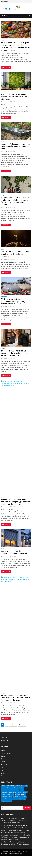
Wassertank (5, 801)
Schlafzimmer (5, 798)
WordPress (13, 853)
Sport (3, 770)
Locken (19, 792)
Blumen (3, 785)
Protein (23, 794)
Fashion (4, 787)
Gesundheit (4, 759)
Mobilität (25, 792)
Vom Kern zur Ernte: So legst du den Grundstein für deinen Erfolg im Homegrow (15, 254)
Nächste (22, 725)
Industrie (4, 296)
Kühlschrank (5, 792)
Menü (5, 16)
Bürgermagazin (19, 785)
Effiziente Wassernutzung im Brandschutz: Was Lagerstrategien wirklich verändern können (14, 301)
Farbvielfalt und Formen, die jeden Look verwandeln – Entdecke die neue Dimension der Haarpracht (15, 697)
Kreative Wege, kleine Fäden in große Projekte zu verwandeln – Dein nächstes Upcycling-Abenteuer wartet (15, 45)
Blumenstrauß (10, 785)
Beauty (3, 750)
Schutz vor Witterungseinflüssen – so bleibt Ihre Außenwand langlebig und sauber (15, 146)
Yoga (10, 801)
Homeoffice (4, 790)
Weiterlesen (6, 67)
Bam (21, 853)
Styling (3, 693)
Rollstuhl (24, 796)
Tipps (2, 40)
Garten (3, 141)
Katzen (11, 790)
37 (15, 725)
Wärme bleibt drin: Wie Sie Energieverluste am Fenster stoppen (15, 552)
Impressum (4, 740)
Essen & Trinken (6, 753)
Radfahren (4, 796)
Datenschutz (5, 737)
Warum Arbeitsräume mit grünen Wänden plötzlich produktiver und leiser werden (14, 96)
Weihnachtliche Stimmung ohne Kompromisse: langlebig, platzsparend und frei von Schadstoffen (15, 501)
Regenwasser (16, 796)
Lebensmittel (12, 792)
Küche (21, 790)
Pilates (8, 794)
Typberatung (22, 798)
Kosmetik (16, 790)
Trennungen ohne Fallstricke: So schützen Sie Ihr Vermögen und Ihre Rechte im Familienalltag (14, 353)
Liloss (5, 50)
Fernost (9, 787)
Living (3, 92)
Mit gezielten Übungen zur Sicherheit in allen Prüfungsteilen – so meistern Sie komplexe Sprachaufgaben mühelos (15, 201)
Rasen (10, 796)
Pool (13, 794)
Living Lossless (16, 851)
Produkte (17, 794)
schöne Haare (13, 798)
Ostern (3, 794)
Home (2, 548)
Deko (26, 785)
